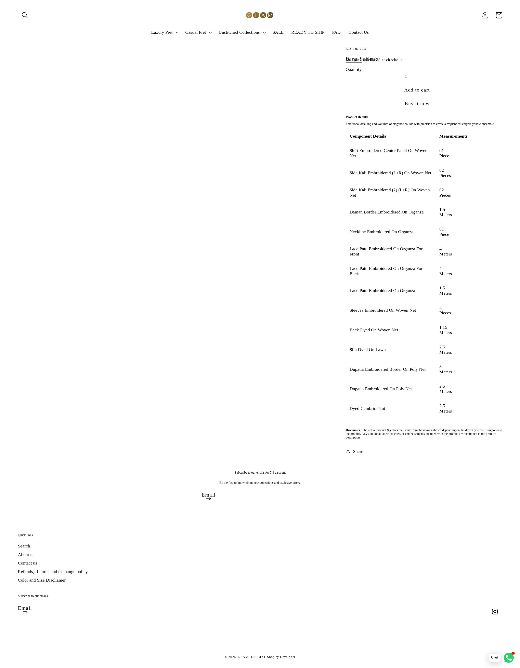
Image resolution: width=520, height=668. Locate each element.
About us (26, 554)
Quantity (354, 69)
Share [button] (358, 451)
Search (24, 545)
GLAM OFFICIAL (252, 657)
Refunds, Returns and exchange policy (53, 571)
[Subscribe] (209, 498)
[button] (25, 15)
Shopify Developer (281, 657)
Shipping (354, 60)
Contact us (27, 563)
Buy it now (417, 103)
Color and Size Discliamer (42, 580)
